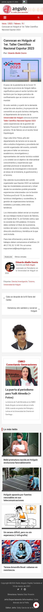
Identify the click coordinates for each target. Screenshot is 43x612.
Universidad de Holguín (13, 118)
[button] (9, 335)
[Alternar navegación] (5, 17)
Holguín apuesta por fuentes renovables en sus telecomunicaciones (18, 497)
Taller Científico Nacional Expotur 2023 (20, 121)
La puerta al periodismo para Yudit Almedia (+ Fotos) (19, 393)
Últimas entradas (20, 257)
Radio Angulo (30, 265)
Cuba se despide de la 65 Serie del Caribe (20, 298)
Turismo (31, 281)
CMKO (21, 361)
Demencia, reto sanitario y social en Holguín (22, 309)
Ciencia (14, 281)
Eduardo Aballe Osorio (17, 53)
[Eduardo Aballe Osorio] (10, 263)
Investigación (23, 281)
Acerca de (8, 257)
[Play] (36, 605)
